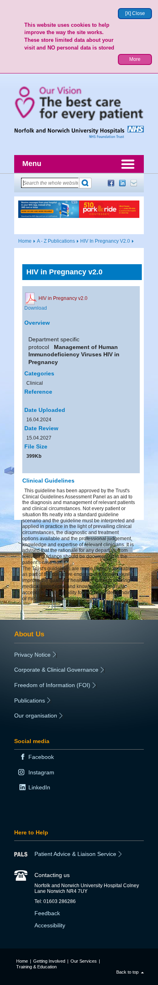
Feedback (47, 913)
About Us (29, 634)
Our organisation (35, 715)
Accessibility (49, 925)
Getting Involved (49, 961)
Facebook (111, 183)
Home (25, 241)
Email (133, 183)
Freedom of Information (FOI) (52, 685)
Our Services (83, 961)
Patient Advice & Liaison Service (75, 854)
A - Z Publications (56, 241)
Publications (29, 700)
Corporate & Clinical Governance (56, 669)
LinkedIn (122, 183)
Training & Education (36, 966)
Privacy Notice (32, 654)
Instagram (41, 772)
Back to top (127, 972)
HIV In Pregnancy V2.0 (105, 241)
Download (35, 308)
